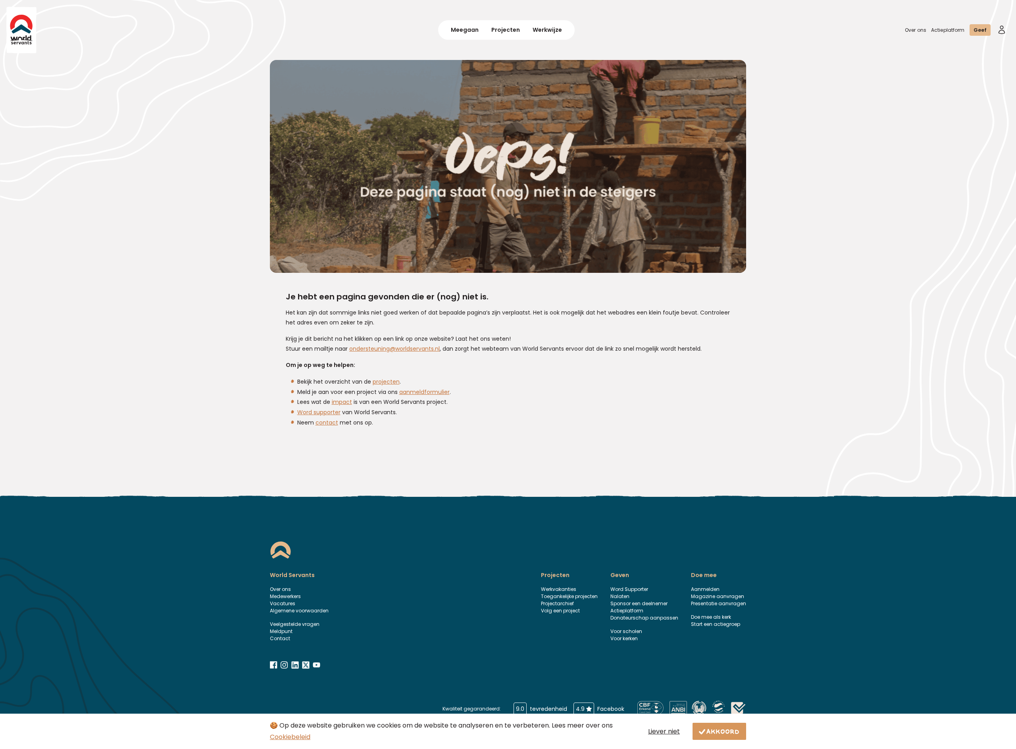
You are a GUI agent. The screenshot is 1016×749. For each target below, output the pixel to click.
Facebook (600, 709)
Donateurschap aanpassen (644, 617)
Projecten (505, 30)
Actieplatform (948, 30)
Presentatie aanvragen (718, 603)
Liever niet (664, 731)
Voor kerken (624, 638)
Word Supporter (629, 589)
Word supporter (319, 412)
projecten (386, 382)
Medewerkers (285, 596)
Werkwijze (547, 30)
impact (342, 402)
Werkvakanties (558, 589)
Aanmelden (705, 589)
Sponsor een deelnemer (639, 603)
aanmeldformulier (424, 392)
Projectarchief (557, 603)
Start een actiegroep (715, 624)
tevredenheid (541, 709)
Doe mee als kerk (711, 617)
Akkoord (723, 731)
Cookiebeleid (290, 736)
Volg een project (560, 610)
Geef (980, 30)
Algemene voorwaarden (299, 610)
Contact (280, 638)
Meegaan (465, 30)
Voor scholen (626, 631)
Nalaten (619, 596)
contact (327, 423)
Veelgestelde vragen (294, 624)
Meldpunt (281, 631)
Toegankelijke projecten (569, 596)
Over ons (915, 30)
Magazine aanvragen (717, 596)
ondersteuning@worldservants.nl (394, 349)
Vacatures (282, 603)
